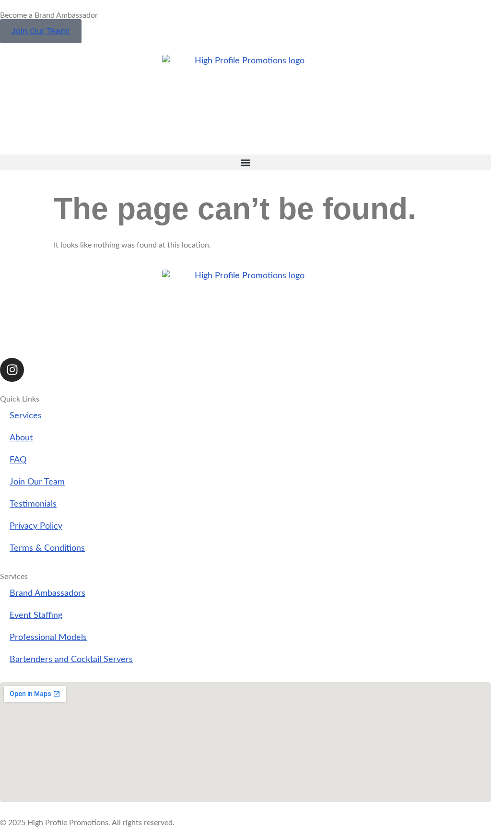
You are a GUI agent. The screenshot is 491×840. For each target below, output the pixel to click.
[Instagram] (12, 370)
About (21, 438)
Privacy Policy (36, 526)
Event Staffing (36, 615)
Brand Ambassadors (47, 593)
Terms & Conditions (47, 548)
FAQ (18, 460)
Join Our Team (37, 482)
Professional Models (48, 637)
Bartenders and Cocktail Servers (71, 659)
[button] (245, 162)
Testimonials (33, 504)
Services (26, 416)
